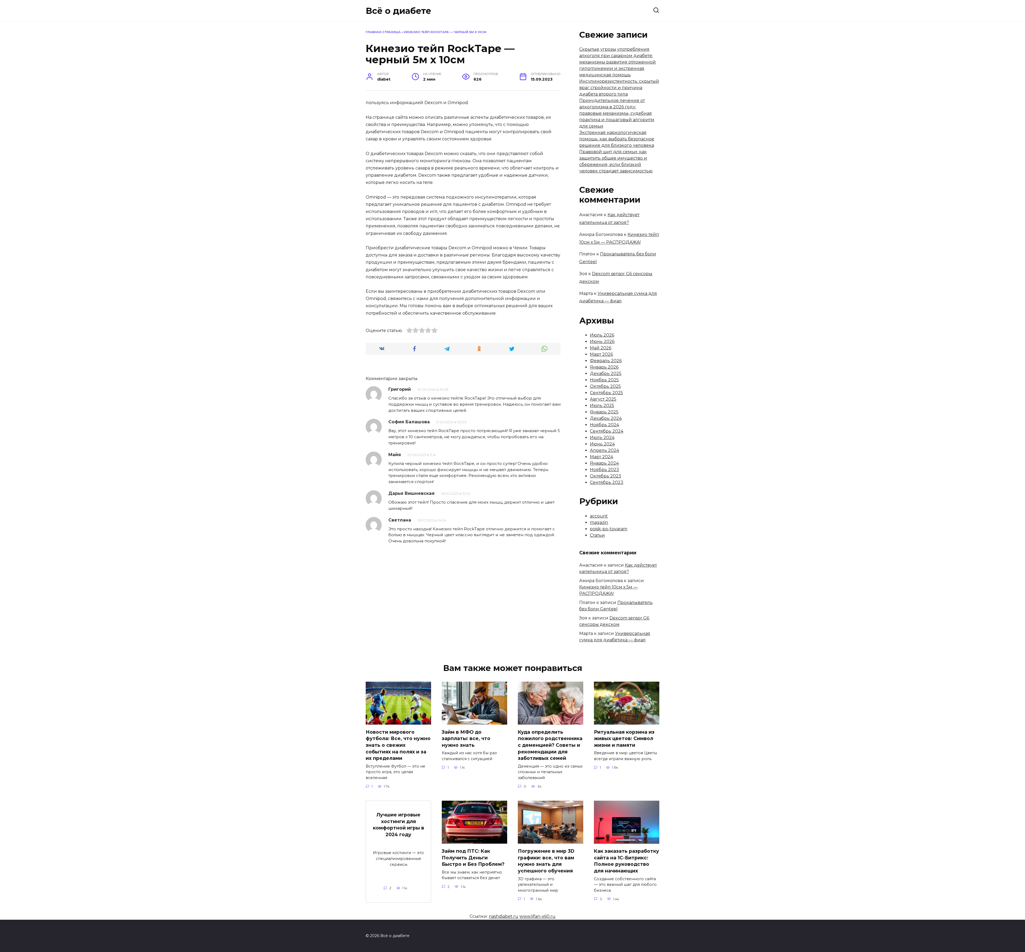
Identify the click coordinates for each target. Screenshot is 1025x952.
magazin (599, 522)
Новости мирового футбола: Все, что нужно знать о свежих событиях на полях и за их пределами (398, 745)
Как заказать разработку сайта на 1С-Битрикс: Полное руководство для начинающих (626, 861)
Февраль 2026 (606, 360)
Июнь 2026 (602, 341)
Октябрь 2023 (605, 476)
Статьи (597, 535)
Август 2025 (603, 399)
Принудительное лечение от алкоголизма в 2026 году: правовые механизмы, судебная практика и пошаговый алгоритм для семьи (616, 113)
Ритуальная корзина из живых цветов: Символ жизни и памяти (624, 738)
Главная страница (383, 32)
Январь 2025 (604, 411)
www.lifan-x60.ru (537, 916)
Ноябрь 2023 (604, 469)
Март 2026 (601, 354)
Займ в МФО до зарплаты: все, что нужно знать (466, 738)
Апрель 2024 (604, 450)
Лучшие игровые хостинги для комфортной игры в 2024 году (398, 824)
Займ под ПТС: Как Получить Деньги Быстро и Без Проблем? (473, 857)
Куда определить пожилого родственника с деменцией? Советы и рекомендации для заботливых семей (550, 745)
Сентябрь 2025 (606, 392)
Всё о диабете (398, 11)
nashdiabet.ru (503, 916)
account (599, 516)
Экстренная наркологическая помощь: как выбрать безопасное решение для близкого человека (616, 139)
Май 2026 (600, 347)
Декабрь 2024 (606, 418)
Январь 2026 (604, 367)
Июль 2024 (602, 437)
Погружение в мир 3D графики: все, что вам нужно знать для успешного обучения (546, 861)
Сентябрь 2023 (606, 482)
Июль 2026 (602, 335)
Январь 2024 (604, 463)
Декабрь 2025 (605, 373)
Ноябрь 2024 (604, 424)
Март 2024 (601, 456)
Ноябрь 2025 (604, 379)
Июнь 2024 (602, 444)
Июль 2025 (602, 405)
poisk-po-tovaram (608, 528)
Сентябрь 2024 (606, 431)
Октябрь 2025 (605, 386)
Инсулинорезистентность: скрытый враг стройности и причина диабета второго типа (619, 88)
